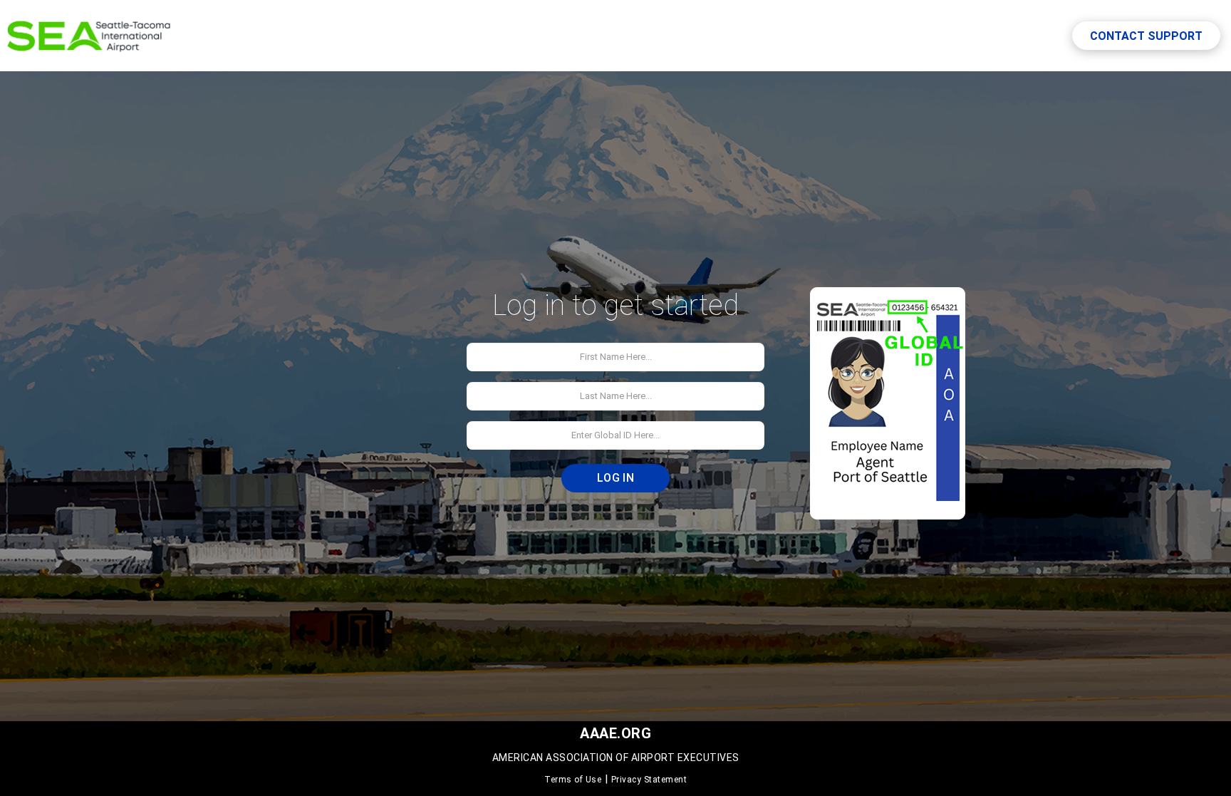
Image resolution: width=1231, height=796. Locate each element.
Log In (615, 478)
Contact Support (1146, 36)
